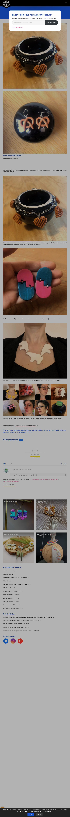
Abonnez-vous (51, 22)
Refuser (39, 814)
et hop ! (31, 814)
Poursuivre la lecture (17, 27)
